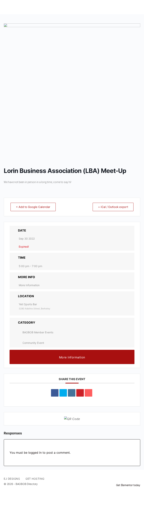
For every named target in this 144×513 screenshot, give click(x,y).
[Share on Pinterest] (80, 393)
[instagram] (138, 479)
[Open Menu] (6, 7)
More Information (29, 285)
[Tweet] (63, 393)
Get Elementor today (128, 485)
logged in (35, 452)
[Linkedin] (71, 393)
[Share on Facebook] (54, 393)
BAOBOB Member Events (37, 332)
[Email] (88, 393)
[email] (124, 479)
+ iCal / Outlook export (113, 207)
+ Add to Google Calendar (33, 207)
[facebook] (131, 479)
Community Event (33, 342)
